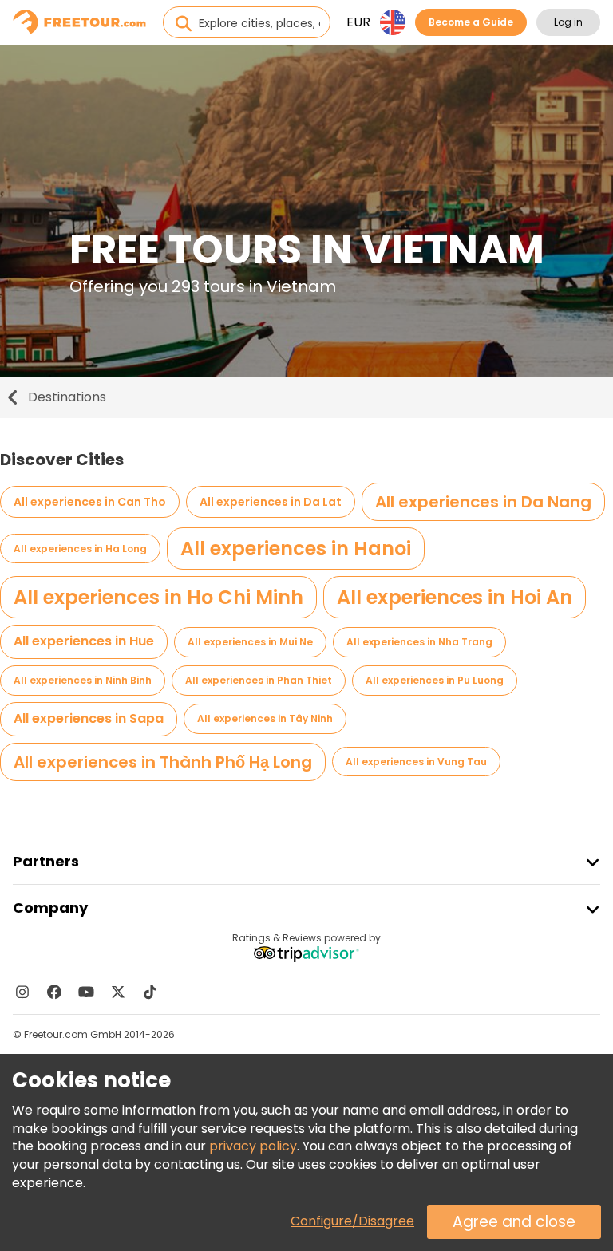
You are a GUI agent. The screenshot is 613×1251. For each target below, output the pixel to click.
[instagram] (22, 991)
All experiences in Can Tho (90, 502)
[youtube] (86, 991)
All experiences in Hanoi (295, 548)
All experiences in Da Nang (483, 502)
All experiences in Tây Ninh (265, 718)
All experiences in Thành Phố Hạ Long (163, 762)
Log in (568, 22)
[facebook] (54, 991)
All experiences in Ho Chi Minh (158, 597)
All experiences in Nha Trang (419, 642)
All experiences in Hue (84, 641)
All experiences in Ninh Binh (83, 680)
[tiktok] (150, 991)
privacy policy (253, 1146)
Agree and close (514, 1222)
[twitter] (118, 991)
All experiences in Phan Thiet (258, 680)
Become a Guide (471, 22)
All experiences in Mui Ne (250, 642)
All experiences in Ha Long (80, 548)
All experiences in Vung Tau (416, 761)
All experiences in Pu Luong (435, 680)
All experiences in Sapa (89, 718)
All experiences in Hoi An (454, 597)
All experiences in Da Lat (271, 502)
